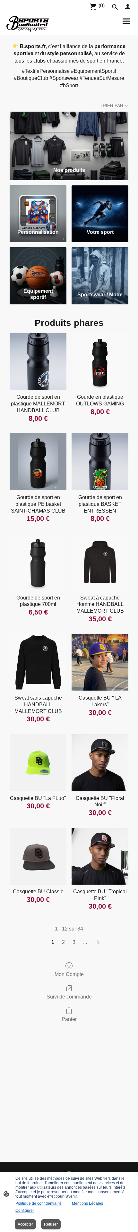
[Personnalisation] (38, 204)
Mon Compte (69, 974)
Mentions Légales (87, 1203)
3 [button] (74, 942)
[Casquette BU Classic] (38, 856)
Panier (69, 1019)
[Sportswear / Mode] (100, 266)
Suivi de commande (69, 996)
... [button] (85, 942)
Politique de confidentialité (38, 1203)
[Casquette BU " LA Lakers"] (100, 662)
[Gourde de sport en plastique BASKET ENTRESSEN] (100, 461)
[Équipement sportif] (38, 266)
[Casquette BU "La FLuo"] (38, 762)
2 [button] (63, 942)
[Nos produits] (69, 137)
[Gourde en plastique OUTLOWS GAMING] (100, 361)
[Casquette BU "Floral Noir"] (100, 762)
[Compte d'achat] (128, 7)
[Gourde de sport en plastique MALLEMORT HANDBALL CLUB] (38, 361)
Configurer (24, 1210)
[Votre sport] (100, 204)
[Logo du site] (27, 24)
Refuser (51, 1224)
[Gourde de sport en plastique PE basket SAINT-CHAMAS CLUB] (38, 461)
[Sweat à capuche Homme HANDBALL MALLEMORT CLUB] (100, 562)
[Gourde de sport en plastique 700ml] (38, 562)
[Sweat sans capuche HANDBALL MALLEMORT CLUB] (38, 662)
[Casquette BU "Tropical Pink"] (100, 856)
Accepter (25, 1224)
